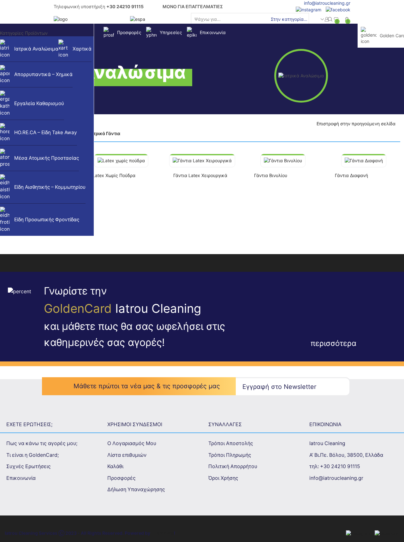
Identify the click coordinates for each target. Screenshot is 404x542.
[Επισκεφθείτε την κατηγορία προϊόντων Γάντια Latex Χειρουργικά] (202, 160)
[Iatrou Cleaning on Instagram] (307, 9)
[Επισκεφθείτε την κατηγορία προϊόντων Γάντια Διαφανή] (363, 160)
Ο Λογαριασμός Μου (131, 443)
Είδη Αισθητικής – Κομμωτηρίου (50, 187)
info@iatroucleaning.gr (327, 3)
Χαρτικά (82, 49)
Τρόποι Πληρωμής (229, 455)
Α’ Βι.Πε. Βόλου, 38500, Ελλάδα (346, 455)
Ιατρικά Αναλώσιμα (36, 49)
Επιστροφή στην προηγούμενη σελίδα (356, 123)
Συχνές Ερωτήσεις (28, 466)
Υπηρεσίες (171, 32)
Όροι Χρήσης (223, 478)
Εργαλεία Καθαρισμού (39, 103)
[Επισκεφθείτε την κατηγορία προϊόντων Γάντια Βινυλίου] (283, 160)
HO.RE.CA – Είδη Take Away (45, 132)
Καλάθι (115, 466)
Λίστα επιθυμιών (126, 455)
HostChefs (162, 533)
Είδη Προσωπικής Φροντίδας (46, 220)
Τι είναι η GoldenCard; (32, 455)
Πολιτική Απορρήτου (232, 466)
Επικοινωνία (213, 32)
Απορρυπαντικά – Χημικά (43, 74)
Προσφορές (129, 32)
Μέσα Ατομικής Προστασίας (46, 158)
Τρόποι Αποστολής (230, 443)
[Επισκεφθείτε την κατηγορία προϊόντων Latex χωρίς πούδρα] (121, 160)
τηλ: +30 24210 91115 (334, 466)
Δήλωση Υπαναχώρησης (136, 489)
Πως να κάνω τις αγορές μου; (41, 443)
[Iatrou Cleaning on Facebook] (336, 9)
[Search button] (330, 19)
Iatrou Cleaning (327, 443)
